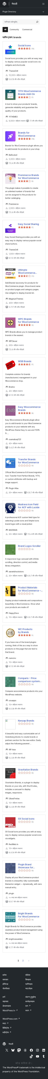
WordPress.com (11, 1018)
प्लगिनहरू (29, 984)
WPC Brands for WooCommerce (28, 320)
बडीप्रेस (7, 1032)
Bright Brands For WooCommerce (28, 915)
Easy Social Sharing (28, 224)
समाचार (5, 979)
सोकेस (27, 975)
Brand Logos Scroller (29, 546)
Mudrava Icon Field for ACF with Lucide (28, 506)
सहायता (5, 1001)
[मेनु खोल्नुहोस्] (44, 4)
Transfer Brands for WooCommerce (28, 461)
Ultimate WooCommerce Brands (26, 271)
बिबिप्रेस (7, 1028)
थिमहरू (28, 979)
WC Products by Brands (25, 630)
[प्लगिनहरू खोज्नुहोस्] (37, 21)
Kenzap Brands (26, 720)
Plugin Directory (9, 11)
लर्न (4, 997)
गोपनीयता (6, 988)
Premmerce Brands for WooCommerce (28, 176)
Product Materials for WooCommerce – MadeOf (29, 589)
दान (28, 1006)
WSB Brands (24, 361)
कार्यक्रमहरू (30, 1001)
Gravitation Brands (28, 769)
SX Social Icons (26, 818)
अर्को (29, 960)
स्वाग (28, 1010)
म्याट (6, 1023)
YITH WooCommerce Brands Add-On (29, 92)
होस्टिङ (5, 984)
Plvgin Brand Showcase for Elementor (25, 866)
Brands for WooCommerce (26, 134)
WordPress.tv (10, 1010)
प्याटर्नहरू (28, 988)
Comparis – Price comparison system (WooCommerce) (29, 680)
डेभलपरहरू (7, 1006)
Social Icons (24, 45)
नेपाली (11, 1044)
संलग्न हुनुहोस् (30, 997)
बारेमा (5, 975)
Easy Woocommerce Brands (29, 408)
